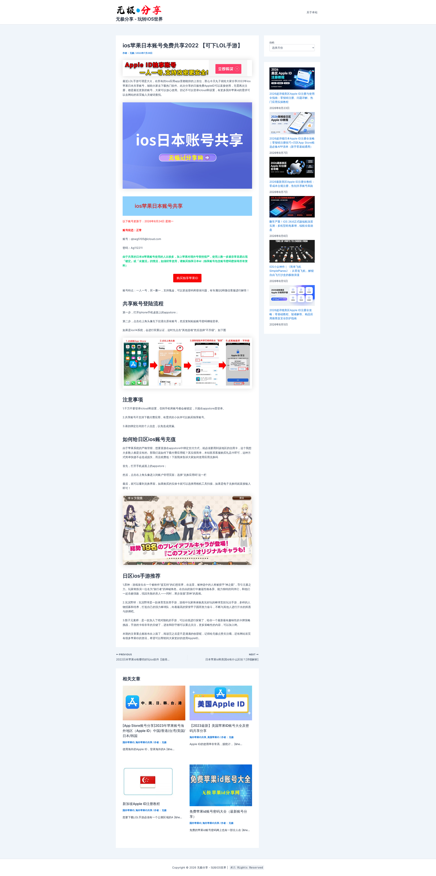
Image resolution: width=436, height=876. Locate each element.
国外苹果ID (128, 742)
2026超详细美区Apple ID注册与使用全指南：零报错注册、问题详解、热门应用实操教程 (292, 98)
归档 (271, 42)
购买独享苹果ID (187, 278)
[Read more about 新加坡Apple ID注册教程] (148, 781)
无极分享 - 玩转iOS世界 (139, 19)
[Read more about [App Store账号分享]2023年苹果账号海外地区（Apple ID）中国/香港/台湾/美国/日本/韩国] (154, 702)
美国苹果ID (213, 737)
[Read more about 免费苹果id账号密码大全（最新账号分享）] (221, 785)
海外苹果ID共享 (144, 742)
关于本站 (312, 12)
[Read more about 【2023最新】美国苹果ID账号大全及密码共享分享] (221, 702)
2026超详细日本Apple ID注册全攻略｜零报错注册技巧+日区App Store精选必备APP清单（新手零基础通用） (292, 142)
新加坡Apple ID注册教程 (141, 804)
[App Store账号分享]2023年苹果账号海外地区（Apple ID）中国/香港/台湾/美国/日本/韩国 (154, 731)
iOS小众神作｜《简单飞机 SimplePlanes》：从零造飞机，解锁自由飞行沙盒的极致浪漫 (291, 271)
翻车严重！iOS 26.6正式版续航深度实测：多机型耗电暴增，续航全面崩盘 (291, 225)
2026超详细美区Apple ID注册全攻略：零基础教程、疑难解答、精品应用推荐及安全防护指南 (291, 314)
